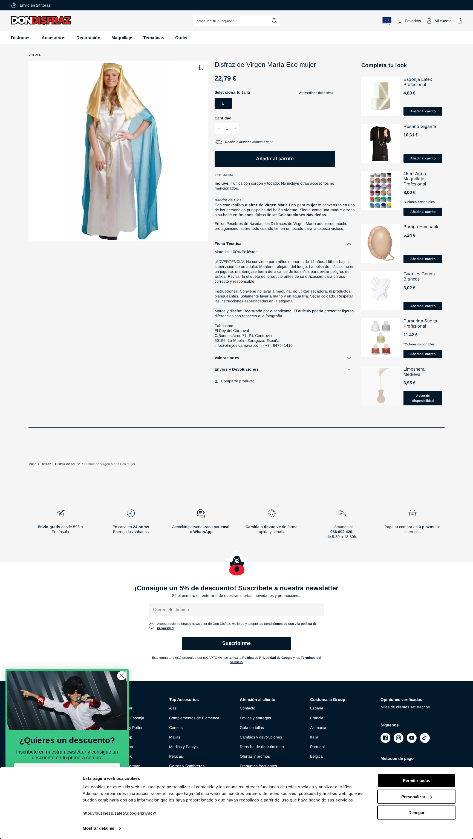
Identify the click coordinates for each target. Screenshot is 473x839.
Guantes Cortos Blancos (419, 276)
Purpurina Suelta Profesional (420, 323)
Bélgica (316, 756)
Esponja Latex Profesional (417, 82)
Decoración (88, 37)
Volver (35, 55)
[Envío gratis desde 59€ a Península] (60, 526)
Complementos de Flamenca (194, 718)
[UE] (387, 20)
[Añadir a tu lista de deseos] (201, 67)
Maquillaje (121, 37)
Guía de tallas (252, 727)
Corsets (176, 727)
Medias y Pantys (183, 746)
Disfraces (21, 37)
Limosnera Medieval (414, 372)
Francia (316, 718)
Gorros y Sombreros (186, 766)
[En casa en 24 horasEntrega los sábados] (131, 526)
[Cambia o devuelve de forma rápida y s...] (272, 526)
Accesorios (53, 37)
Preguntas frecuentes (258, 766)
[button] (459, 21)
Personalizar (413, 796)
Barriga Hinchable (421, 226)
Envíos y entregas (255, 718)
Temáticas (153, 37)
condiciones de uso (279, 624)
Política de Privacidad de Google (267, 658)
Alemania (318, 727)
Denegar (416, 812)
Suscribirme (236, 643)
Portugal (317, 746)
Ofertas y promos (255, 756)
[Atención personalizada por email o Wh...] (201, 526)
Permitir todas (416, 780)
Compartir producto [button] (238, 381)
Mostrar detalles (98, 828)
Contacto (247, 708)
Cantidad (223, 118)
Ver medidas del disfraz (316, 93)
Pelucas (176, 756)
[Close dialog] (121, 675)
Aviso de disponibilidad (423, 398)
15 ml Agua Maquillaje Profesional (414, 178)
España (316, 708)
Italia (314, 737)
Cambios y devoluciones (261, 737)
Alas (173, 708)
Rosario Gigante (419, 126)
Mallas (174, 737)
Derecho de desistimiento (262, 746)
